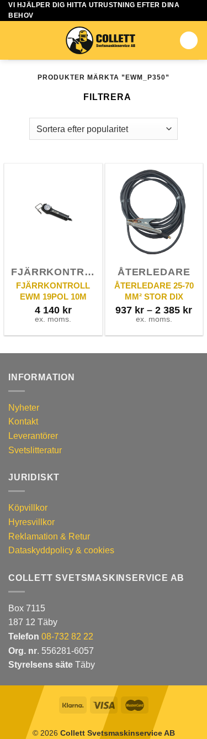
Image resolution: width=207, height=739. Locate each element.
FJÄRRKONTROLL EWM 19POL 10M (53, 291)
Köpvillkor (27, 507)
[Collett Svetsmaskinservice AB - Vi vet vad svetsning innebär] (100, 40)
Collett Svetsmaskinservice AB (117, 732)
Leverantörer (33, 436)
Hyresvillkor (31, 522)
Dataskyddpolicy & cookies (61, 550)
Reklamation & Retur (49, 536)
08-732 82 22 (67, 636)
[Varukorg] (189, 40)
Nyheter (23, 407)
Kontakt (23, 421)
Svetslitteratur (35, 450)
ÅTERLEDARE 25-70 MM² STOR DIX (154, 291)
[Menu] (15, 40)
